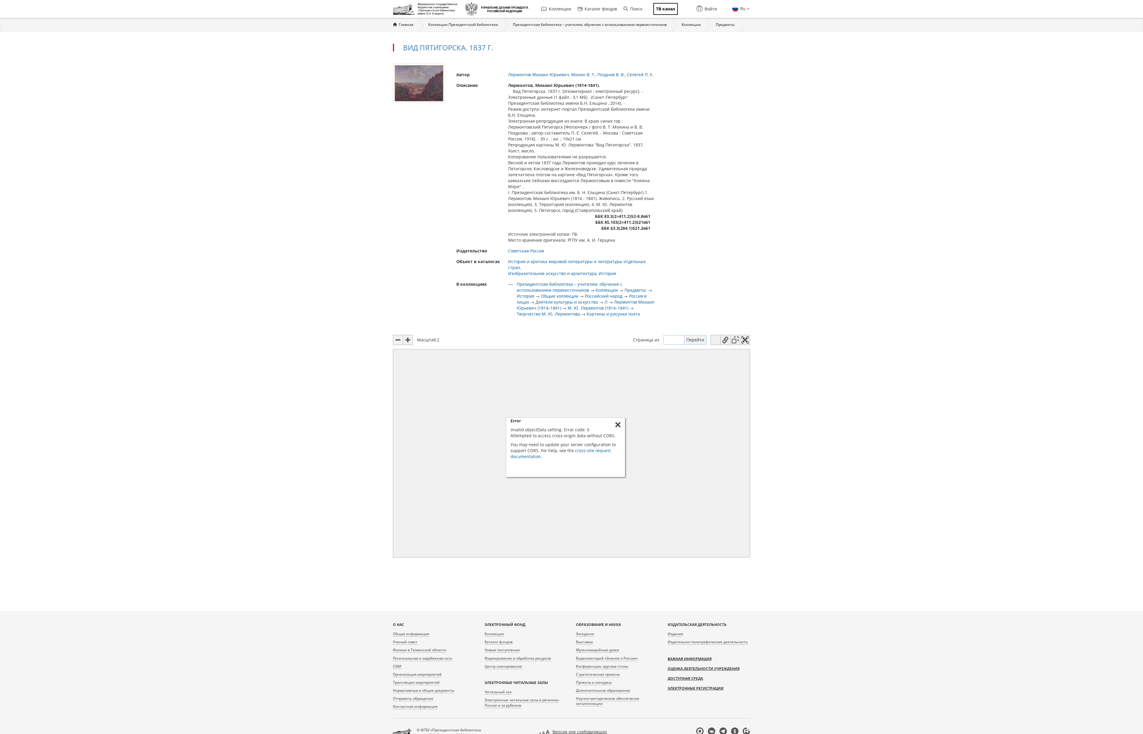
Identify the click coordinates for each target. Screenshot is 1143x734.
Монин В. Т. (583, 74)
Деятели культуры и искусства (566, 302)
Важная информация (690, 658)
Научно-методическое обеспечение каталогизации (607, 701)
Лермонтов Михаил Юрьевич (538, 74)
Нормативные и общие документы (423, 690)
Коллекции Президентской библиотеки (463, 24)
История (607, 273)
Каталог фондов (601, 9)
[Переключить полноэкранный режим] (745, 340)
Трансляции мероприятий (416, 682)
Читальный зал (498, 691)
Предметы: (725, 24)
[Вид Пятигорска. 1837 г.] (419, 82)
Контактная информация (415, 706)
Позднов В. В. (611, 74)
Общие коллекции (559, 296)
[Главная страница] (426, 9)
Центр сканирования (503, 666)
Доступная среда (685, 678)
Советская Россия (526, 251)
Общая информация (411, 633)
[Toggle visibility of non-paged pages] (735, 340)
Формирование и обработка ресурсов (518, 658)
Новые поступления (502, 649)
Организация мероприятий (417, 674)
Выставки (584, 641)
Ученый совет (405, 641)
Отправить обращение (413, 698)
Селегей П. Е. (640, 74)
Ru (742, 8)
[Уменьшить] (398, 340)
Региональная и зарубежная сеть (422, 658)
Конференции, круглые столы (602, 666)
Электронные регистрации (696, 688)
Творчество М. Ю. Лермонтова (548, 314)
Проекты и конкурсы (594, 682)
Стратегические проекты (598, 674)
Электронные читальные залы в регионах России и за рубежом (522, 702)
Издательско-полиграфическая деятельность (708, 641)
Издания (675, 633)
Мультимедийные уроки (597, 649)
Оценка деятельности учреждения (704, 668)
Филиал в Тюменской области (419, 649)
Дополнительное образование (603, 690)
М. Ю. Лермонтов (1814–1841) (598, 308)
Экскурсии (585, 633)
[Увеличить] (408, 340)
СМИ (397, 666)
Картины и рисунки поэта (613, 314)
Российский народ (603, 296)
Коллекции (560, 9)
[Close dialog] (618, 424)
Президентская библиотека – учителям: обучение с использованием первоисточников (590, 24)
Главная (406, 24)
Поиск (636, 9)
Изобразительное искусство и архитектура (552, 273)
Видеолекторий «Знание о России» (607, 658)
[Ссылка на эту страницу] (725, 340)
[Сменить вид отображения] (716, 340)
